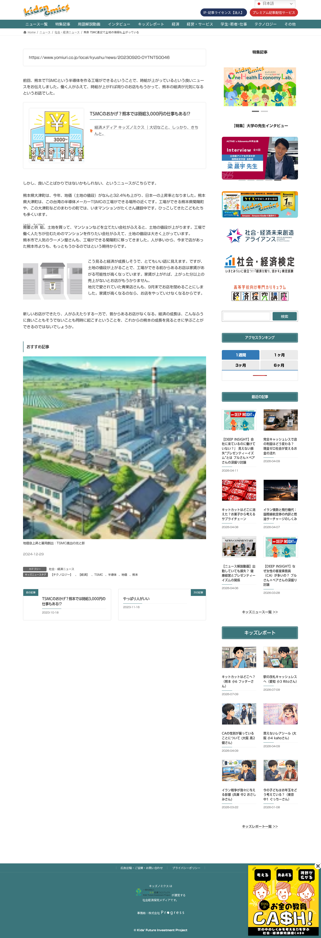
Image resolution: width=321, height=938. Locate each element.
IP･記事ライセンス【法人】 (223, 12)
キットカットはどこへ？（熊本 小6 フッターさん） (238, 681)
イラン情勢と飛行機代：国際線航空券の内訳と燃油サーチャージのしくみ (280, 514)
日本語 (268, 3)
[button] (255, 111)
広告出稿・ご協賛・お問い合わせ (142, 868)
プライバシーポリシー (186, 868)
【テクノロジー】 (61, 574)
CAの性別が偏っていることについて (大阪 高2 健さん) (238, 738)
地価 (124, 574)
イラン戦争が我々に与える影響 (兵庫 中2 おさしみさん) (239, 794)
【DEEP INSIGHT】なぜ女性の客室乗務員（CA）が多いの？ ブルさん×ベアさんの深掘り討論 (280, 575)
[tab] (240, 354)
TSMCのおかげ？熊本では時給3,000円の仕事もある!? (140, 113)
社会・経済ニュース (61, 569)
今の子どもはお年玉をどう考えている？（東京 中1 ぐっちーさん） (280, 794)
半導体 (112, 574)
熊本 (135, 574)
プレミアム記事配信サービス (274, 12)
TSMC (98, 574)
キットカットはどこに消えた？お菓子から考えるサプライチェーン (238, 514)
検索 (284, 316)
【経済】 (83, 574)
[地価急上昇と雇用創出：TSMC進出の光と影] (114, 538)
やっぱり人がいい (136, 598)
